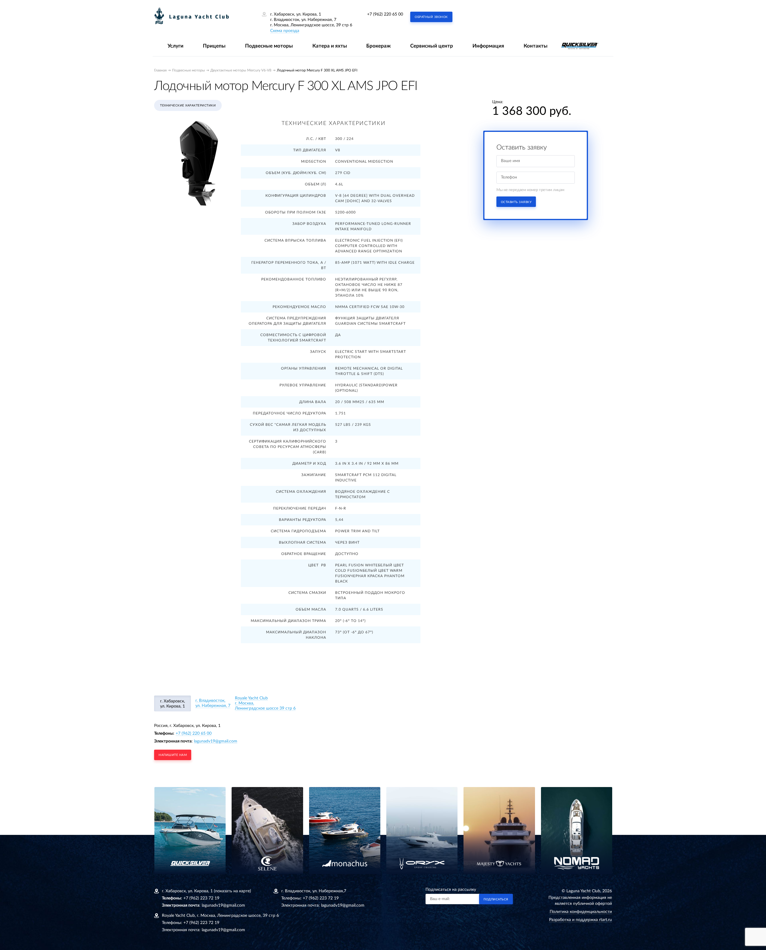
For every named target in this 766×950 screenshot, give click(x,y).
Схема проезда (284, 31)
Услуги (175, 45)
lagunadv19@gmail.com (215, 741)
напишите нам (173, 755)
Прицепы (214, 45)
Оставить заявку (516, 202)
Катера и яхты (329, 45)
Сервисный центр (431, 45)
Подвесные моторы (269, 45)
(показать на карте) (232, 891)
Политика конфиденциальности (581, 912)
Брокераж (378, 45)
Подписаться (496, 899)
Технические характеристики (188, 105)
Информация (488, 45)
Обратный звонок (431, 17)
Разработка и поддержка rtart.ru (580, 920)
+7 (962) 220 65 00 (385, 14)
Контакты (536, 45)
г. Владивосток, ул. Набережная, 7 (212, 703)
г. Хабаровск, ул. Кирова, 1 (172, 703)
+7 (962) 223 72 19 (201, 898)
